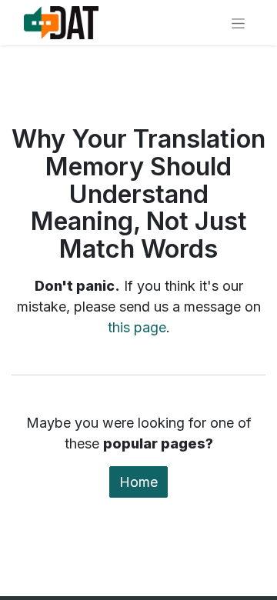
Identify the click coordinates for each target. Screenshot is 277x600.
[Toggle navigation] (238, 22)
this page (137, 327)
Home (138, 482)
